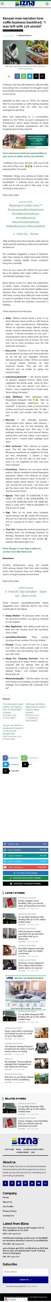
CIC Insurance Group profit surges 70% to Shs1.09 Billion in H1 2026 (23, 1229)
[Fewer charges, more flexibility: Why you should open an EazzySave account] (9, 902)
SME (4, 1257)
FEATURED (7, 1244)
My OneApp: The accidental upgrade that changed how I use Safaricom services (18, 1064)
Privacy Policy (31, 1286)
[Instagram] (25, 1183)
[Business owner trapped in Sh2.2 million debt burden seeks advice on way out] (9, 964)
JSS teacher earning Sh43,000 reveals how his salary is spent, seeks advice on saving (19, 1049)
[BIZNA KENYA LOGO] (25, 4)
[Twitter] (12, 1183)
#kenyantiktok (36, 226)
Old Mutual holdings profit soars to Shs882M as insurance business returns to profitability (25, 1239)
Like (44, 844)
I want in (23, 1280)
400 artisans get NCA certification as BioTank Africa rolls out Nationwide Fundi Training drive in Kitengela (25, 1250)
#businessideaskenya (25, 222)
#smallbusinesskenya (25, 213)
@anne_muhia (25, 202)
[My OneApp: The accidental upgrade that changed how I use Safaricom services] (41, 1063)
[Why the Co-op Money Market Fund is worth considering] (41, 1079)
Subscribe (41, 867)
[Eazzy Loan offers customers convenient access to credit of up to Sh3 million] (41, 1033)
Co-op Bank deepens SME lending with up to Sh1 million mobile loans (32, 919)
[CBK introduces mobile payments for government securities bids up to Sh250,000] (9, 933)
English (12, 1299)
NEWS (5, 1234)
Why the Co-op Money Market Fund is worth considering (19, 1078)
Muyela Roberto (25, 35)
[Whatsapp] (45, 1183)
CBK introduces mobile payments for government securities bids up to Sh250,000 (31, 935)
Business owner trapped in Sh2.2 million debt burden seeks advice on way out (31, 965)
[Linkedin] (32, 1183)
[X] (36, 76)
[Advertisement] (25, 812)
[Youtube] (38, 1183)
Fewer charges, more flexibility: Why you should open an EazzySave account (31, 903)
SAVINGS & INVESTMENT (12, 30)
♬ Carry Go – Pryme (25, 234)
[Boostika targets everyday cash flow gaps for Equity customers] (9, 950)
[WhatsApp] (23, 76)
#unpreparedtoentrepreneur (25, 209)
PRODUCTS (9, 1059)
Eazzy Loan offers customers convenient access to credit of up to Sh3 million (19, 1033)
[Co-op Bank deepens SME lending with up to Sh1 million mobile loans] (9, 918)
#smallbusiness (25, 218)
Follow (43, 850)
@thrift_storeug (25, 588)
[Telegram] (30, 76)
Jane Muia (21, 908)
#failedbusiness (16, 226)
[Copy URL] (42, 76)
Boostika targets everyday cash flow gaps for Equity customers (31, 951)
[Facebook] (17, 76)
